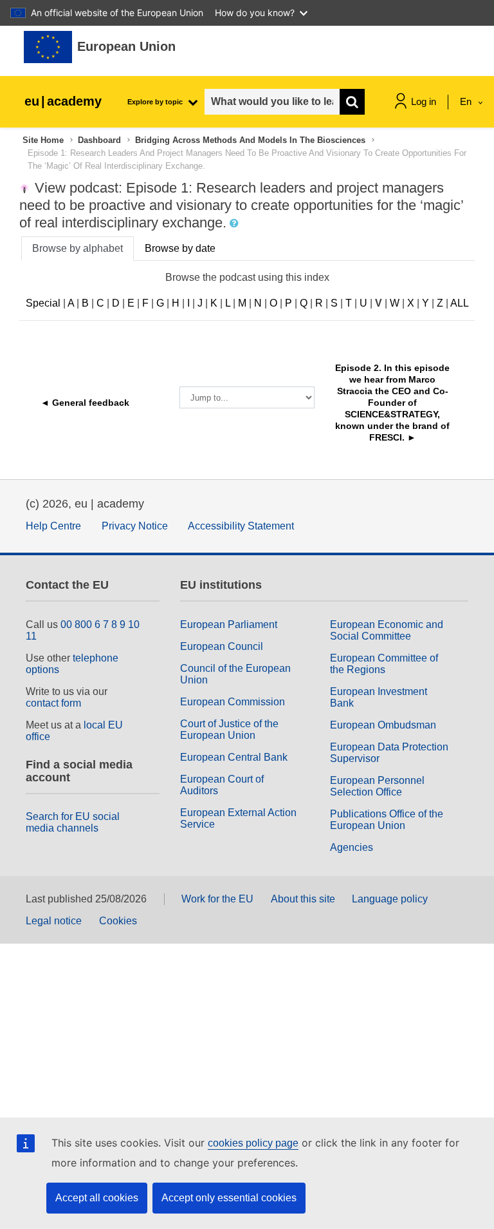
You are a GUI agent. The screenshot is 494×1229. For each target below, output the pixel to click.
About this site (303, 898)
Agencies (351, 847)
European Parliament (228, 624)
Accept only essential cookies (229, 1197)
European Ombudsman (383, 724)
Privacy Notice (135, 525)
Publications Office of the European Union (386, 819)
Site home (43, 140)
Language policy (390, 898)
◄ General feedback (85, 402)
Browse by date (180, 248)
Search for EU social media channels (73, 822)
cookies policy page (253, 1143)
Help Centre (53, 525)
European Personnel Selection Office (377, 786)
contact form (53, 703)
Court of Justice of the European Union (229, 729)
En (467, 101)
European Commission (232, 701)
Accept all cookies (96, 1197)
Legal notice (54, 920)
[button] (235, 223)
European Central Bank (234, 757)
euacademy (63, 101)
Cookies (118, 920)
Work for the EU (217, 898)
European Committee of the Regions (384, 664)
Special (43, 303)
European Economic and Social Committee (386, 630)
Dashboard (99, 140)
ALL (459, 303)
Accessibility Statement (241, 525)
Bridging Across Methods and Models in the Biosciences (250, 140)
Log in (423, 101)
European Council (221, 646)
